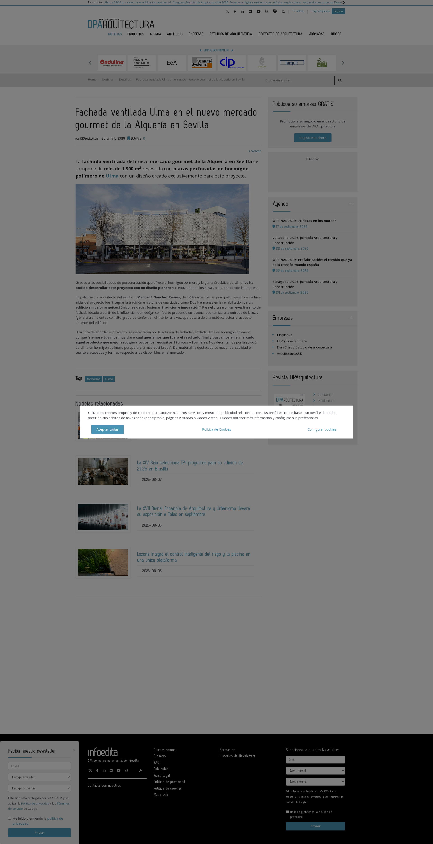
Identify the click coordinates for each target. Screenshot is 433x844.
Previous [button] (90, 62)
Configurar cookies (322, 429)
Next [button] (343, 62)
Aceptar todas (108, 429)
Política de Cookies (216, 429)
